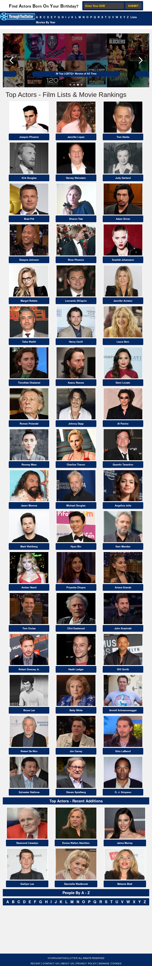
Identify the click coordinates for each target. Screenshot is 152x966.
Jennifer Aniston (122, 300)
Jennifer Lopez (76, 137)
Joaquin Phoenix (29, 137)
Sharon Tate (76, 219)
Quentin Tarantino (123, 464)
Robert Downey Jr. (29, 669)
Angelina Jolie (123, 505)
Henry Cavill (76, 341)
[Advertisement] (30, 930)
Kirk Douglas (29, 178)
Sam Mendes (122, 546)
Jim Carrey (76, 751)
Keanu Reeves (76, 382)
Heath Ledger (76, 669)
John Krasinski (123, 628)
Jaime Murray (125, 843)
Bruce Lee (29, 710)
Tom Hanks (123, 137)
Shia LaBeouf (123, 751)
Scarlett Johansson (123, 259)
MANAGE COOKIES (110, 963)
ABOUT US (67, 963)
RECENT (36, 963)
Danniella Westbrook (76, 884)
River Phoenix (76, 259)
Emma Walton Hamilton (76, 843)
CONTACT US (51, 963)
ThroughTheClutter (63, 958)
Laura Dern (123, 341)
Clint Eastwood (76, 628)
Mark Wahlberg (29, 546)
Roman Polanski (29, 423)
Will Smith (123, 669)
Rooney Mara (29, 464)
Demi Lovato (123, 382)
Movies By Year (45, 22)
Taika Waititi (29, 341)
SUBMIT (133, 6)
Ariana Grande (123, 587)
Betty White (76, 710)
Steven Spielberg (76, 792)
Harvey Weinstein (76, 178)
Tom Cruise (29, 628)
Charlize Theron (76, 464)
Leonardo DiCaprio (76, 300)
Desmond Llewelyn (27, 843)
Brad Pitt (29, 219)
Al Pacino (122, 423)
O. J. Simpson (123, 792)
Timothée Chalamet (29, 382)
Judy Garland (123, 178)
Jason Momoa (29, 505)
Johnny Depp (76, 423)
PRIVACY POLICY (86, 963)
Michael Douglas (75, 505)
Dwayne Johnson (29, 259)
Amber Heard (29, 587)
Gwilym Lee (27, 884)
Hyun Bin (76, 546)
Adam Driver (123, 219)
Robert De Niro (29, 751)
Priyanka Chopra (75, 587)
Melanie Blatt (124, 884)
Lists (133, 17)
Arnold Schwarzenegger (123, 710)
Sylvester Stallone (29, 792)
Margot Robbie (29, 300)
